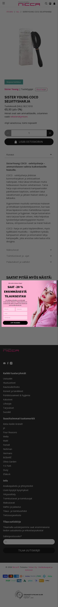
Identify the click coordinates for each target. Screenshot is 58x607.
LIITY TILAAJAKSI (15, 322)
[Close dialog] (55, 282)
